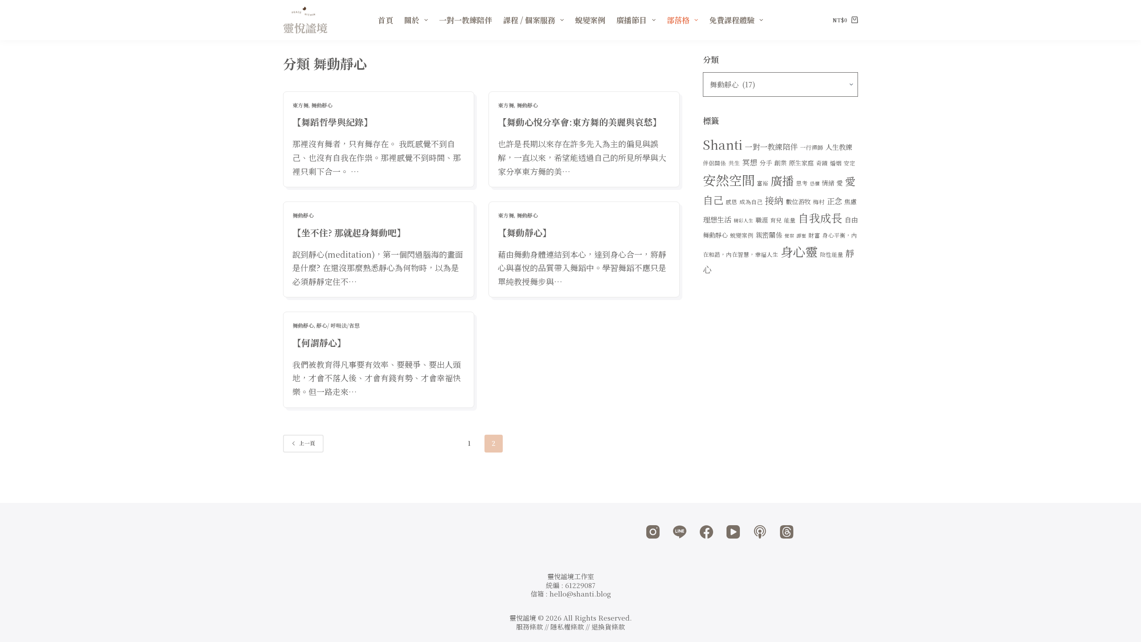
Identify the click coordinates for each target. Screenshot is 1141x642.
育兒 (776, 220)
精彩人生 (743, 220)
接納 (774, 200)
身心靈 (799, 251)
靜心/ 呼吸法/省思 (338, 325)
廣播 (782, 180)
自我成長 (820, 218)
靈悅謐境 (305, 28)
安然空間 (729, 179)
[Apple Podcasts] (760, 532)
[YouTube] (733, 532)
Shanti (723, 144)
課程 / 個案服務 (529, 19)
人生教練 (838, 147)
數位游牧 (798, 201)
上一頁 (307, 443)
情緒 (828, 182)
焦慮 (850, 201)
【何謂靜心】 (319, 342)
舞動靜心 (321, 105)
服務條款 (529, 626)
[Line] (679, 532)
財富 (814, 235)
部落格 (678, 19)
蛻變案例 (590, 19)
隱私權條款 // (570, 626)
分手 (765, 162)
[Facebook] (706, 532)
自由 (851, 219)
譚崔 (801, 235)
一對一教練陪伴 (465, 19)
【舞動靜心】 (524, 232)
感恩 (731, 202)
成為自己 (751, 202)
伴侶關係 (714, 163)
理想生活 (717, 219)
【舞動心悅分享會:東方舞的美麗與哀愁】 (579, 121)
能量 (790, 220)
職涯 (761, 219)
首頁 (385, 19)
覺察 (789, 235)
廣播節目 (631, 19)
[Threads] (786, 532)
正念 (834, 200)
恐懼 (815, 183)
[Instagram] (653, 532)
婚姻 (835, 163)
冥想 (749, 162)
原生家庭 (801, 162)
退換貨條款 (608, 626)
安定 (849, 163)
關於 (411, 19)
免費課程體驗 (732, 19)
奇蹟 (822, 163)
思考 (802, 183)
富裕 (762, 183)
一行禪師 (811, 147)
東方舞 (300, 105)
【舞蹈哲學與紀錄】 (332, 121)
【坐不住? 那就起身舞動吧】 (349, 232)
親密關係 (768, 234)
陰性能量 (831, 254)
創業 (780, 162)
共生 (734, 163)
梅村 (819, 202)
